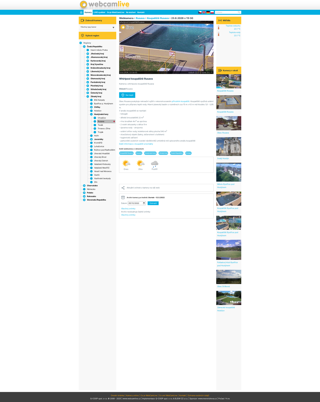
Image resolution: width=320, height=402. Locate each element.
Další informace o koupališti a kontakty (136, 144)
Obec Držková (223, 286)
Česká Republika (94, 46)
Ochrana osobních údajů (198, 395)
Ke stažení (131, 12)
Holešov (97, 111)
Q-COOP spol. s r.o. (164, 398)
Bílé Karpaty (99, 100)
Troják (100, 132)
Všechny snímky (128, 208)
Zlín (95, 182)
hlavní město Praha (99, 50)
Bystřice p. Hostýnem (103, 103)
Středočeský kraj (98, 89)
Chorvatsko (92, 185)
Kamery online (132, 395)
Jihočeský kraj (97, 53)
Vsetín (97, 175)
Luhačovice (99, 146)
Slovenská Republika (96, 200)
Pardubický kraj (98, 82)
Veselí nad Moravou (103, 171)
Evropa (188, 153)
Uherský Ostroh (101, 160)
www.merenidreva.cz (207, 398)
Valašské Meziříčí (101, 168)
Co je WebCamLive (115, 12)
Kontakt (140, 12)
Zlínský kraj (96, 96)
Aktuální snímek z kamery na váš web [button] (140, 188)
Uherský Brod (100, 157)
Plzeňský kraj (97, 85)
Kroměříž (98, 143)
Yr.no (227, 398)
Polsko (90, 192)
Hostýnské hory (101, 114)
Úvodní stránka (117, 395)
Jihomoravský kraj (99, 57)
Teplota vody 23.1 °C (234, 34)
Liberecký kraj (97, 71)
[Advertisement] (212, 4)
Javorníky (98, 139)
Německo (91, 189)
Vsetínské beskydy (102, 178)
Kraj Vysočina (97, 64)
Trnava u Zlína (104, 128)
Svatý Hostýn (223, 158)
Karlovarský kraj (98, 61)
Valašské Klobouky (102, 164)
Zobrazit (153, 203)
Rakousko (91, 196)
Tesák (100, 125)
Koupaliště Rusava (158, 18)
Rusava (101, 121)
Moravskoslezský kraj (101, 75)
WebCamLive (104, 5)
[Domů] (81, 12)
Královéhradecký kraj (100, 68)
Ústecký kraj (96, 93)
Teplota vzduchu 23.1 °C (233, 27)
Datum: (124, 203)
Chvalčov (102, 118)
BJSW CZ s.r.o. (181, 398)
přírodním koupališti (181, 101)
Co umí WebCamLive (168, 395)
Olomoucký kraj (98, 78)
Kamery (88, 12)
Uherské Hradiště (102, 153)
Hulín (96, 135)
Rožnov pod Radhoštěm (104, 150)
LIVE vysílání (99, 12)
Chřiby (97, 107)
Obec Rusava (223, 133)
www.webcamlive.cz (131, 398)
